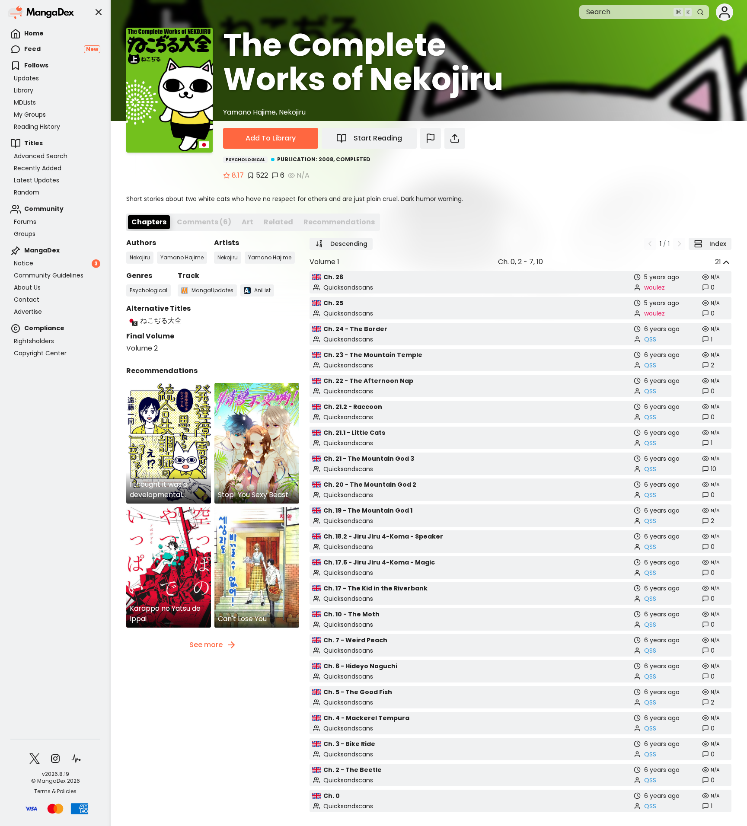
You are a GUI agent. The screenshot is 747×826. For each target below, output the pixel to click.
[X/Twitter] (34, 758)
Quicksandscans (348, 287)
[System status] (76, 758)
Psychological (245, 159)
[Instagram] (55, 758)
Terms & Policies (55, 791)
